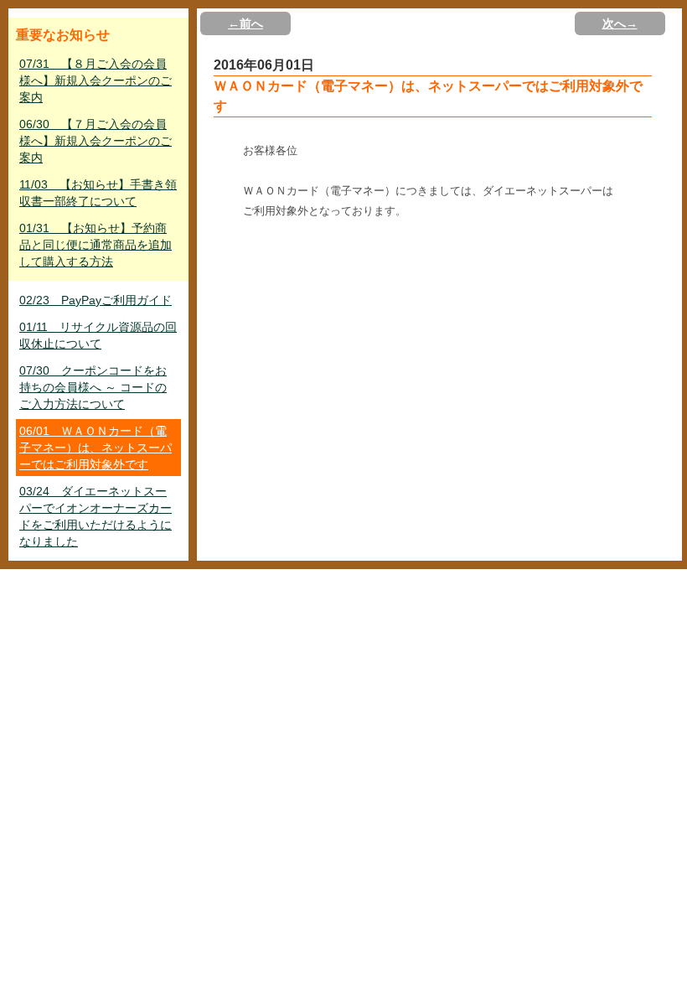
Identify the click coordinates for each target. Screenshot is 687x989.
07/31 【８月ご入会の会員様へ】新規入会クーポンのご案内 (95, 80)
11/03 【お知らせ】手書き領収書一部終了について (98, 193)
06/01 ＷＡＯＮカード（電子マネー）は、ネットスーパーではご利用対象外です (95, 447)
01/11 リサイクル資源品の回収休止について (98, 335)
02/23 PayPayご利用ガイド (95, 300)
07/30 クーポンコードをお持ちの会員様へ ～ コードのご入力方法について (93, 387)
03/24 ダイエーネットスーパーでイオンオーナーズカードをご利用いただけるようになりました (95, 516)
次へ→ (620, 23)
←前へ (245, 23)
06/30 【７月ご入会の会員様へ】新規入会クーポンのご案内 (95, 140)
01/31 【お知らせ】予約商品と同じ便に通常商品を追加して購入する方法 (95, 244)
